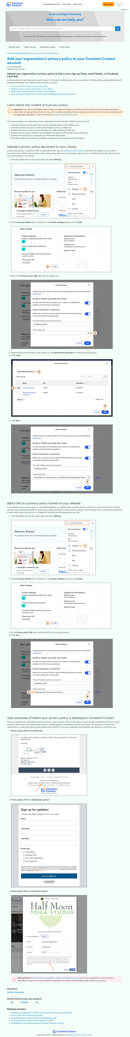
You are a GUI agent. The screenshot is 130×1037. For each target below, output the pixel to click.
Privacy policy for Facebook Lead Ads (27, 1015)
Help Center (77, 4)
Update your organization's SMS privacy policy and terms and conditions (41, 1013)
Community (66, 4)
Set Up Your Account (50, 53)
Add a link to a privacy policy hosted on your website (33, 91)
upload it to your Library (74, 150)
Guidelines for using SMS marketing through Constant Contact (37, 1023)
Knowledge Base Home (51, 4)
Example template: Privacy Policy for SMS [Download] (33, 1018)
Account (36, 53)
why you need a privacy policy (64, 114)
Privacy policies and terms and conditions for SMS (32, 1020)
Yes (12, 1002)
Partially (24, 1002)
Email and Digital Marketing (19, 53)
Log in (119, 4)
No (37, 1002)
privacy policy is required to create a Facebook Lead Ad (55, 978)
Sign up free (108, 4)
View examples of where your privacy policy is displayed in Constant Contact (43, 94)
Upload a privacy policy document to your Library (32, 89)
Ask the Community (15, 992)
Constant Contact (73, 1035)
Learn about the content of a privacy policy (29, 86)
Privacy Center (86, 1035)
